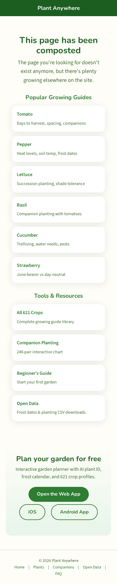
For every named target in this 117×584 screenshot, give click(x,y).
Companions (63, 567)
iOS (32, 512)
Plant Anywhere (59, 8)
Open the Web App (58, 494)
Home (19, 567)
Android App (74, 512)
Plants (38, 567)
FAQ (58, 574)
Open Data (92, 567)
